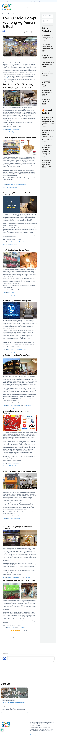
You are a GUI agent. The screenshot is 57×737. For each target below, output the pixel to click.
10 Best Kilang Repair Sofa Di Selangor (46, 101)
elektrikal (5, 77)
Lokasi (4, 129)
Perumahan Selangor (9, 637)
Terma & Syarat (34, 734)
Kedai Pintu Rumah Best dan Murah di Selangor (48, 74)
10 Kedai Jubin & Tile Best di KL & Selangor (47, 83)
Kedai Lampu (10, 13)
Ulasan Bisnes (16, 129)
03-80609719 (21, 627)
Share (28, 31)
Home (3, 13)
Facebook (9, 129)
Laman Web (10, 184)
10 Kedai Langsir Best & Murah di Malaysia (47, 92)
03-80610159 (28, 405)
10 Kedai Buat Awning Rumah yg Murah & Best (47, 37)
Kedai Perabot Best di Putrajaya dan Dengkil (48, 64)
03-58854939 (27, 577)
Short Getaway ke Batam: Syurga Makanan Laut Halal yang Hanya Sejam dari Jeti (48, 121)
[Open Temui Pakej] (20, 7)
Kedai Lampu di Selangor (20, 13)
